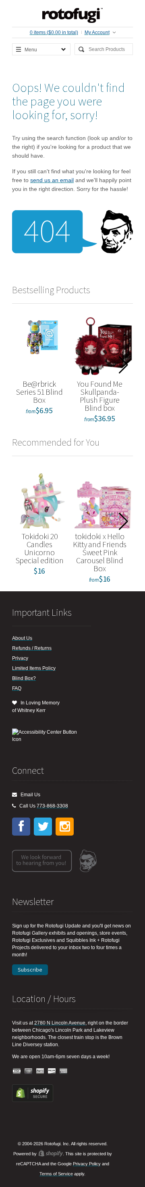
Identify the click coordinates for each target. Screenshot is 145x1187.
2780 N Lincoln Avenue (59, 1023)
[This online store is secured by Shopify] (32, 1100)
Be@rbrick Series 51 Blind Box (39, 392)
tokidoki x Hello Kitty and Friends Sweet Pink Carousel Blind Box (99, 552)
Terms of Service (56, 1173)
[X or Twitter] (43, 827)
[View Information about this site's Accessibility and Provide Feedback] (47, 735)
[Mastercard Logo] (29, 1071)
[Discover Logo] (52, 1071)
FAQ (16, 688)
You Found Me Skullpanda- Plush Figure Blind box (99, 396)
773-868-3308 (52, 806)
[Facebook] (21, 827)
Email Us (28, 794)
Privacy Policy (87, 1163)
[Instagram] (65, 827)
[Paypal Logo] (40, 1071)
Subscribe (30, 969)
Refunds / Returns (32, 648)
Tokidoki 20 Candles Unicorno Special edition (39, 548)
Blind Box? (24, 678)
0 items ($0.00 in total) (54, 32)
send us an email (52, 180)
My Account (97, 32)
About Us (22, 638)
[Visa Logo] (17, 1071)
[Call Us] (14, 806)
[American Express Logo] (64, 1071)
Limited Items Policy (34, 668)
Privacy (20, 658)
